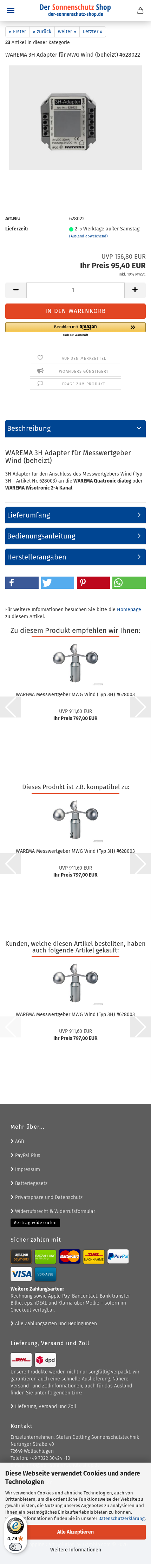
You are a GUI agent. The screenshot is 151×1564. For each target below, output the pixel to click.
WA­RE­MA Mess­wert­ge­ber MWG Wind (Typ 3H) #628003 (75, 695)
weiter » (67, 32)
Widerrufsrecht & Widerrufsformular (54, 1211)
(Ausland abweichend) (88, 236)
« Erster (17, 32)
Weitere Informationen (75, 1550)
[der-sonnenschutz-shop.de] (75, 10)
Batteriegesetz (30, 1183)
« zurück (42, 32)
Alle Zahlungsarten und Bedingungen (55, 1324)
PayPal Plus (27, 1155)
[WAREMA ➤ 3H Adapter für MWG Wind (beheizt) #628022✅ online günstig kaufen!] (75, 118)
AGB (19, 1141)
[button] (15, 290)
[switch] (15, 1547)
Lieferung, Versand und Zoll (45, 1406)
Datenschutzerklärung (121, 1518)
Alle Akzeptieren (75, 1532)
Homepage (129, 610)
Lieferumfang (28, 515)
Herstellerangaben (36, 557)
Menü (10, 10)
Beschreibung (29, 428)
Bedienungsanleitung (41, 536)
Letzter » (93, 32)
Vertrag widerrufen (35, 1222)
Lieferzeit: (16, 229)
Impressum (27, 1169)
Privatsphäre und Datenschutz (48, 1197)
